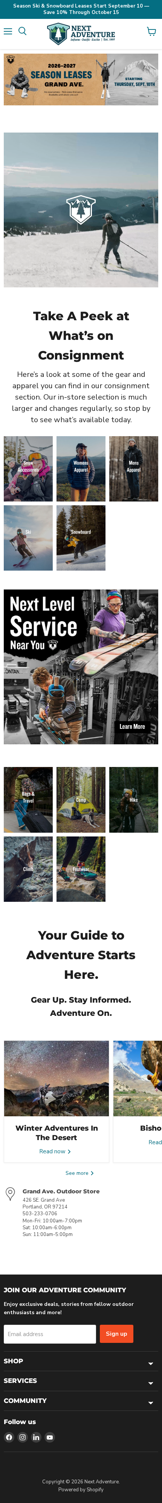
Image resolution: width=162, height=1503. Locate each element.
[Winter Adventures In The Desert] (56, 1078)
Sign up (116, 1334)
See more (78, 1173)
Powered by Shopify (81, 1489)
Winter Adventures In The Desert (56, 1133)
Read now (53, 1151)
